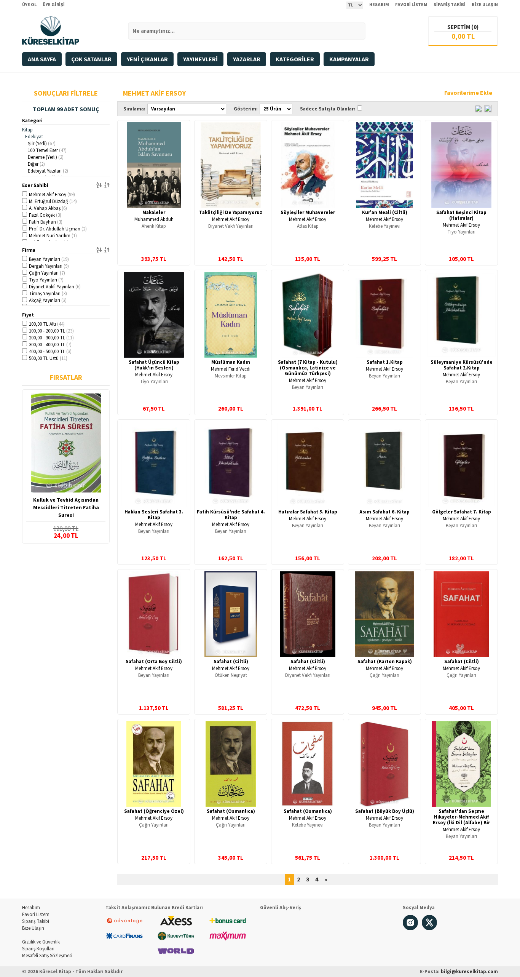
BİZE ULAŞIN (485, 5)
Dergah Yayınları (49, 266)
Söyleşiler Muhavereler (308, 212)
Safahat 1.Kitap (385, 362)
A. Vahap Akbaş (48, 208)
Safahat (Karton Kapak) (384, 661)
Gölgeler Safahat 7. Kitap (461, 511)
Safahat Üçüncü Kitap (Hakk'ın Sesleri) (154, 365)
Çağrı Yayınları (47, 273)
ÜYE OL (29, 5)
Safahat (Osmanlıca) (231, 811)
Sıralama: (134, 109)
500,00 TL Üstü (48, 358)
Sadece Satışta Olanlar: (327, 109)
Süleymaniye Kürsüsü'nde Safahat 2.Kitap (462, 365)
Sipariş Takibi (35, 921)
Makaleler (153, 212)
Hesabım (31, 907)
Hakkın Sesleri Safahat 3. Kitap (153, 514)
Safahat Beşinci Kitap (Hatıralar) (461, 215)
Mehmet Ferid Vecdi (230, 369)
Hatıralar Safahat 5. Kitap (307, 511)
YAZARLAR (246, 59)
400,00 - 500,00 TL (50, 351)
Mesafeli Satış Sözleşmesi (47, 955)
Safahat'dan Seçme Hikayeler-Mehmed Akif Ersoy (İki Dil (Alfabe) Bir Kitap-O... (461, 820)
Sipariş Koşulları (38, 948)
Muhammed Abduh (154, 219)
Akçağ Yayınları (48, 300)
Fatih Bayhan (45, 222)
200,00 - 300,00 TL (51, 337)
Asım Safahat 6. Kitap (384, 511)
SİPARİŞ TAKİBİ (450, 5)
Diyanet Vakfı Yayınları (55, 286)
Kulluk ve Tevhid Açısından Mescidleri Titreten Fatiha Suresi (66, 507)
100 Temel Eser (47, 150)
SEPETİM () (463, 27)
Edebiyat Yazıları (48, 171)
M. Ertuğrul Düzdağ (53, 201)
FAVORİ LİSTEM (411, 5)
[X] (429, 928)
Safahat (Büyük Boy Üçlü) (384, 811)
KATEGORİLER (295, 59)
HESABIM (379, 5)
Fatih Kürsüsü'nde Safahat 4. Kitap (231, 514)
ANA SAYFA (42, 59)
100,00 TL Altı (47, 324)
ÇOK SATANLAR (91, 59)
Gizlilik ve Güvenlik (41, 942)
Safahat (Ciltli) (231, 661)
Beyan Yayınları (49, 259)
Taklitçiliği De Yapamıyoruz (230, 212)
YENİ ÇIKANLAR (147, 59)
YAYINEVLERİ (200, 59)
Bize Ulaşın (33, 928)
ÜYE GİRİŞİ (54, 5)
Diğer (36, 164)
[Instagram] (410, 928)
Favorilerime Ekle (468, 93)
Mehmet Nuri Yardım (53, 235)
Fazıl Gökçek (45, 215)
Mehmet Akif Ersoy (52, 194)
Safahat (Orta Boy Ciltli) (154, 661)
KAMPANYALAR (349, 59)
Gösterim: (246, 109)
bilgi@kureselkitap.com (469, 971)
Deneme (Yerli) (46, 157)
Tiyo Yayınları (46, 280)
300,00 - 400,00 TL (50, 344)
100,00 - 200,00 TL (51, 331)
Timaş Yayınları (48, 293)
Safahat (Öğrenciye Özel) (154, 811)
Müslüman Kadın (230, 362)
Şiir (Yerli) (42, 143)
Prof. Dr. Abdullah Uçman (58, 228)
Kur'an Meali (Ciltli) (384, 212)
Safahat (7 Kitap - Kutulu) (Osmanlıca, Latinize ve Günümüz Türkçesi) (308, 368)
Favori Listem (35, 914)
